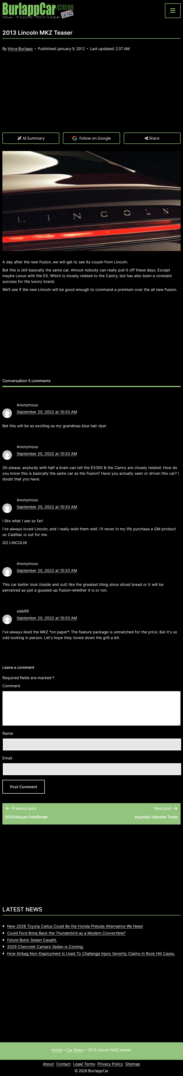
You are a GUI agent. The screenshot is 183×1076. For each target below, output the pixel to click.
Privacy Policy (110, 1064)
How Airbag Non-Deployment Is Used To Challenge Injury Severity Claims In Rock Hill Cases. (91, 953)
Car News (75, 1049)
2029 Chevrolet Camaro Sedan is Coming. (45, 946)
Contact (63, 1064)
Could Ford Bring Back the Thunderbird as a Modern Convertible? (66, 933)
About (48, 1064)
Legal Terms (84, 1064)
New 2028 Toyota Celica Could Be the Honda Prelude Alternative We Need (75, 926)
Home (56, 1049)
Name (7, 733)
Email (7, 758)
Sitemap (132, 1064)
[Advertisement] (91, 96)
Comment (11, 685)
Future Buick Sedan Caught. (32, 940)
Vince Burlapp (21, 48)
